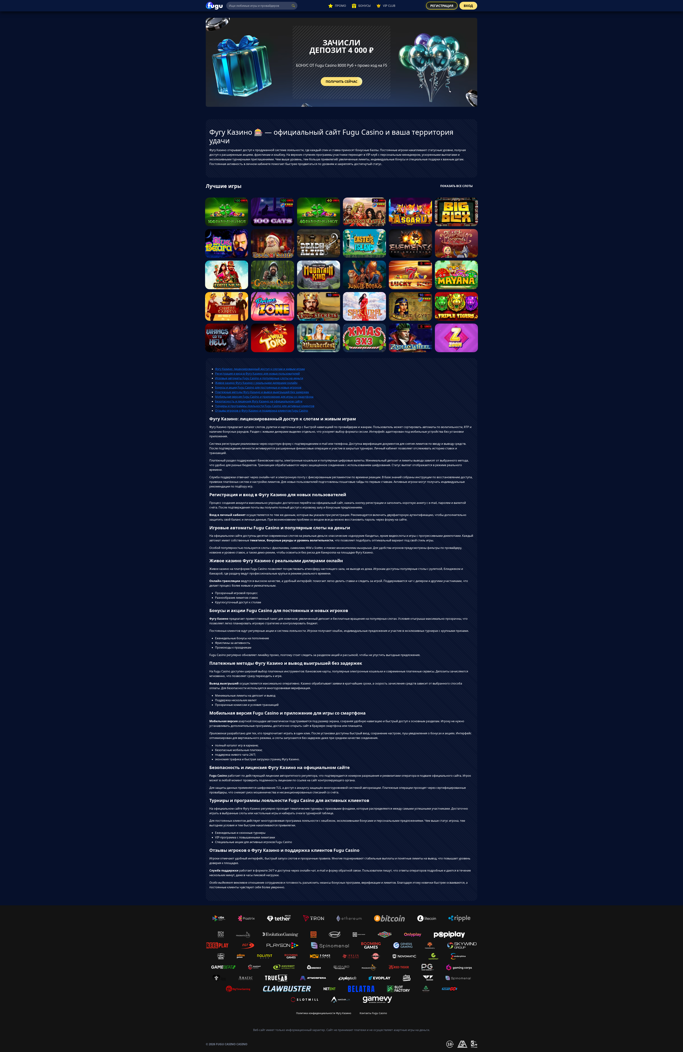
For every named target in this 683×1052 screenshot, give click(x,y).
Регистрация (441, 6)
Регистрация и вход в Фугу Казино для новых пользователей (257, 374)
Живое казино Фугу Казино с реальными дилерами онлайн (256, 383)
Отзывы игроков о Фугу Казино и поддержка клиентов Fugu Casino (261, 411)
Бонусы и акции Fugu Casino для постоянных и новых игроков (258, 387)
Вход (468, 6)
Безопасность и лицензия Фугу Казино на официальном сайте (258, 401)
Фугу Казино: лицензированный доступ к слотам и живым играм (260, 369)
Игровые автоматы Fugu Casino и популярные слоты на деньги (259, 378)
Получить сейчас (341, 81)
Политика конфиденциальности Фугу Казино (323, 1013)
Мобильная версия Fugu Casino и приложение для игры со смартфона (264, 397)
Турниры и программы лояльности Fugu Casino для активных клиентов (264, 406)
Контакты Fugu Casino (373, 1013)
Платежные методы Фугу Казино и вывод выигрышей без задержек (262, 392)
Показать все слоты (456, 186)
